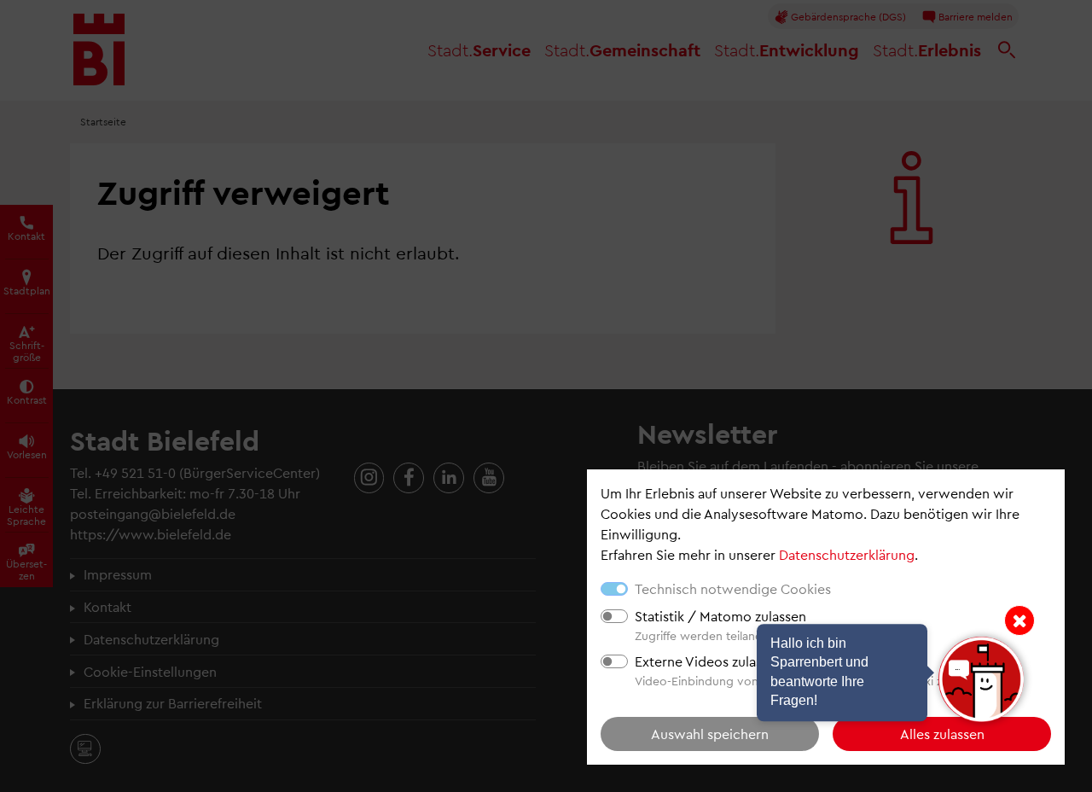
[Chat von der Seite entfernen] (1019, 620)
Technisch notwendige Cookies (733, 588)
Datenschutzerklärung (847, 554)
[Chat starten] (981, 679)
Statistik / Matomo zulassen (720, 616)
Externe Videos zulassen (709, 661)
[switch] (614, 616)
